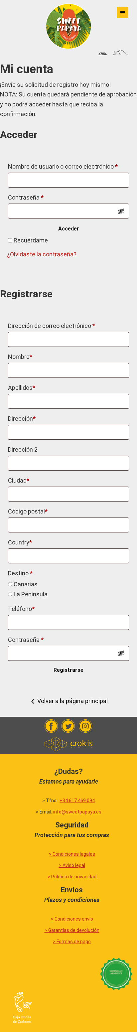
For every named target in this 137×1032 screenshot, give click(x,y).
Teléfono (21, 608)
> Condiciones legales (72, 854)
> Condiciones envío (72, 919)
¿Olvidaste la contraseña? (41, 254)
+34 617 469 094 (77, 800)
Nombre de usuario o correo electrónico (63, 166)
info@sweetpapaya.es (77, 811)
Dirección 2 (23, 449)
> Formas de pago (72, 941)
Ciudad (18, 480)
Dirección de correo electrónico (51, 325)
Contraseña (26, 197)
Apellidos (21, 387)
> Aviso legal (72, 865)
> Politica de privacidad (72, 876)
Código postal (28, 511)
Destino (20, 573)
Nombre (20, 356)
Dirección (22, 418)
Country (20, 542)
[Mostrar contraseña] (121, 211)
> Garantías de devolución (72, 930)
